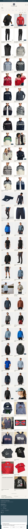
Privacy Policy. (12, 525)
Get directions (7, 510)
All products (2, 10)
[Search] (2, 5)
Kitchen (9, 10)
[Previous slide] (2, 20)
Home (6, 10)
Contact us (2, 510)
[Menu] (1, 5)
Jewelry (19, 10)
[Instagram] (3, 512)
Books (22, 10)
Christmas (13, 10)
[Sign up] (25, 496)
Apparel (16, 10)
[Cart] (27, 5)
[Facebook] (1, 512)
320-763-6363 (4, 508)
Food (25, 10)
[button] (23, 12)
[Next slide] (13, 20)
